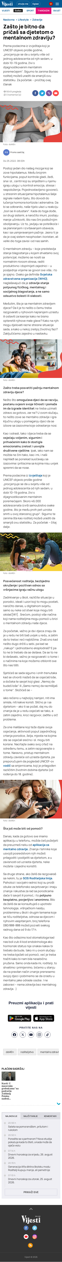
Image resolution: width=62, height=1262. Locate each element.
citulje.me (23, 3)
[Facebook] (14, 1035)
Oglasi (35, 3)
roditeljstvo (27, 1052)
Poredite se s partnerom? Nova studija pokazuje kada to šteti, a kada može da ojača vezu (30, 1142)
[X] (23, 1035)
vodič (7, 765)
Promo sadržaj (17, 152)
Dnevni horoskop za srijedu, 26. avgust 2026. (30, 1156)
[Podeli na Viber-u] (49, 93)
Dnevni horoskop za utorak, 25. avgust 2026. (30, 1180)
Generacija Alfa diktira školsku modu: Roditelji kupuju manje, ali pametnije (29, 1168)
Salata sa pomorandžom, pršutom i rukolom (28, 1128)
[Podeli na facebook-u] (35, 93)
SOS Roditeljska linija (37, 878)
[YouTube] (31, 1035)
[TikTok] (48, 1035)
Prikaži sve (31, 1192)
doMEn (10, 1052)
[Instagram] (39, 1035)
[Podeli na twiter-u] (42, 93)
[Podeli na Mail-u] (56, 93)
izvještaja (35, 475)
